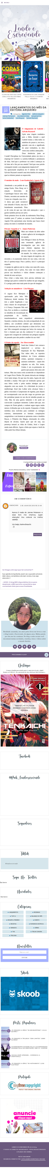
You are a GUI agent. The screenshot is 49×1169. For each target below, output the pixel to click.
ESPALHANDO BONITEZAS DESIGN (33, 1159)
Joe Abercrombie (23, 116)
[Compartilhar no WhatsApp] (42, 465)
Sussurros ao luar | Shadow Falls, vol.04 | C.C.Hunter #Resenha (12, 96)
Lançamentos (36, 116)
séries (37, 928)
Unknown (13, 505)
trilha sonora (37, 932)
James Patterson (9, 116)
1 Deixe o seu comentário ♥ (25, 458)
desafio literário (13, 920)
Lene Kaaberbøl (8, 118)
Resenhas (37, 912)
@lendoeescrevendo (11, 864)
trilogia (13, 936)
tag (13, 932)
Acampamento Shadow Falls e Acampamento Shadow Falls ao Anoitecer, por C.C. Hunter (29, 1047)
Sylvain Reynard (32, 118)
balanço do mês (37, 916)
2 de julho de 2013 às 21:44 (31, 506)
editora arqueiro (38, 114)
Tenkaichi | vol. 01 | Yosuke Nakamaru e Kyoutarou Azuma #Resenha (24, 708)
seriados (13, 928)
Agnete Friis (26, 114)
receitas (13, 924)
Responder (37, 534)
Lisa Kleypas (20, 118)
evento (37, 920)
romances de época (37, 924)
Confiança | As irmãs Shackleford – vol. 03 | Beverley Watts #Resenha (35, 96)
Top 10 (13, 916)
